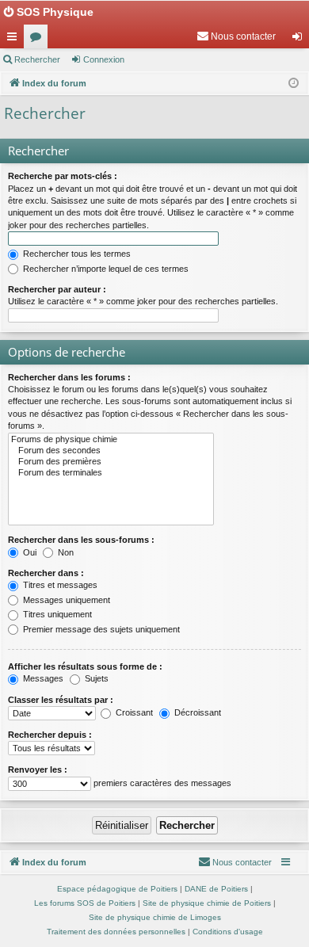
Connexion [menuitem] (300, 39)
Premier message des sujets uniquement (100, 629)
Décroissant (196, 712)
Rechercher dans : (46, 573)
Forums (39, 39)
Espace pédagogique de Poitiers (117, 888)
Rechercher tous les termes (76, 253)
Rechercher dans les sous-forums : (81, 539)
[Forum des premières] (111, 462)
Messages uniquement (65, 600)
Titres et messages (59, 585)
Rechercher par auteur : (57, 289)
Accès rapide (15, 39)
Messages (42, 678)
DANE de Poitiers (216, 888)
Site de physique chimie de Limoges (155, 917)
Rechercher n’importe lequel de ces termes (105, 268)
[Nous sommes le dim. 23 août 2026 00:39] (293, 83)
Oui (28, 552)
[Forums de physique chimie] (111, 439)
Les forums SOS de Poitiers (84, 903)
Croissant (133, 712)
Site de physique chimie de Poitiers (207, 903)
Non (64, 552)
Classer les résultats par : (60, 700)
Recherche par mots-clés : (62, 176)
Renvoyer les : (37, 769)
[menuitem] (236, 36)
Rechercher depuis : (50, 734)
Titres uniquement (56, 614)
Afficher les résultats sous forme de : (85, 666)
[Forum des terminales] (111, 473)
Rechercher (37, 59)
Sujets (95, 678)
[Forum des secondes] (111, 450)
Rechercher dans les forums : (69, 377)
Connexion (103, 59)
